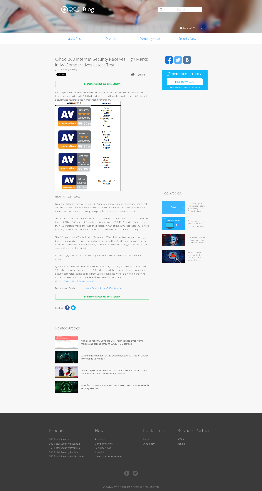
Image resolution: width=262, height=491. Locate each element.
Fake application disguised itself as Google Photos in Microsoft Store (195, 256)
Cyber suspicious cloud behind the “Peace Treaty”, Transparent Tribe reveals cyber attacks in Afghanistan (114, 372)
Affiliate (181, 439)
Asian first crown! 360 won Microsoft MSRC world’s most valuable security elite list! (115, 387)
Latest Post (74, 39)
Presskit (99, 452)
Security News (187, 39)
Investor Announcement (109, 456)
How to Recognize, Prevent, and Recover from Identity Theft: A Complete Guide (196, 207)
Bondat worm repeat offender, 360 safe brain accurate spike (196, 224)
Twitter (178, 60)
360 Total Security (59, 439)
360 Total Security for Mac (64, 452)
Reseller (181, 443)
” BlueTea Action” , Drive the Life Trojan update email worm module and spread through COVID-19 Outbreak (112, 342)
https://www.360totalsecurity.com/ (76, 280)
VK (187, 60)
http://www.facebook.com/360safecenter (101, 288)
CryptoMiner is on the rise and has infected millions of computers (196, 240)
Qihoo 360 (149, 443)
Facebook (169, 60)
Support (147, 439)
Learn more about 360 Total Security (102, 83)
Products (112, 39)
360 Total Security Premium (65, 448)
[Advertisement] (185, 141)
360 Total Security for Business (67, 456)
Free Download (185, 81)
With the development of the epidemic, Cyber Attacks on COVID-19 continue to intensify (115, 357)
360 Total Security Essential (64, 443)
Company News (150, 39)
